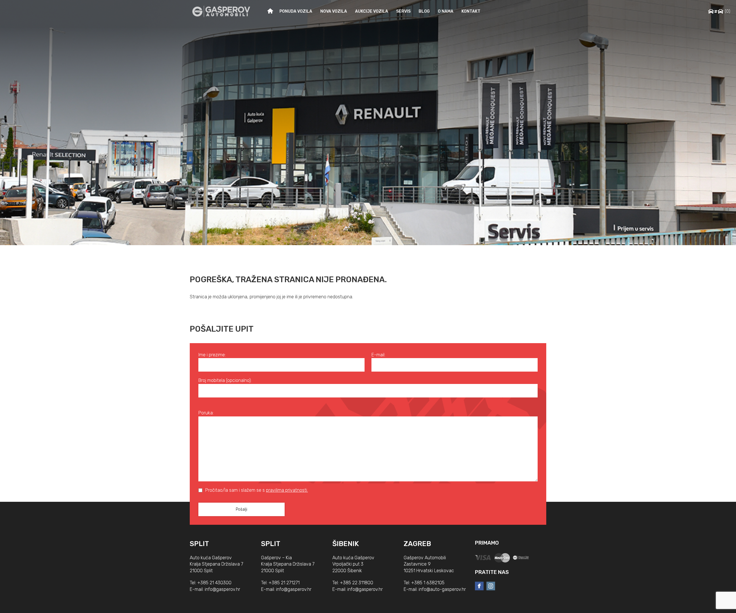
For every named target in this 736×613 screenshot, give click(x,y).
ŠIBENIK (345, 544)
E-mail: (378, 355)
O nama (445, 11)
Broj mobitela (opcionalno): (225, 380)
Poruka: (206, 413)
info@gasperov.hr (222, 589)
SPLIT (199, 544)
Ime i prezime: (212, 355)
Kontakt (470, 11)
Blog (424, 11)
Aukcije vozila (371, 11)
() (727, 11)
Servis (403, 11)
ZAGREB (417, 544)
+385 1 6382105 (427, 582)
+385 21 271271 (284, 582)
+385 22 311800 (356, 582)
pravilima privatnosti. (287, 490)
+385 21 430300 (214, 582)
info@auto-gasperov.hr (442, 589)
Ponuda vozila (295, 11)
